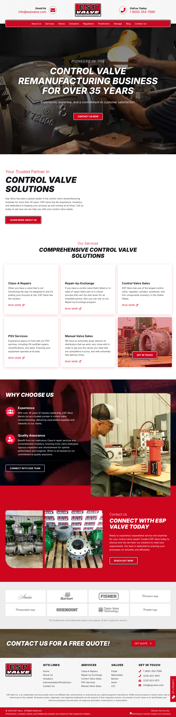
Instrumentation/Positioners (57, 682)
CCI (113, 686)
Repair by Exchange (91, 675)
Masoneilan (117, 675)
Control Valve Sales (91, 678)
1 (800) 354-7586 (142, 12)
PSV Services (88, 682)
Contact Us (49, 686)
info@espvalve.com (32, 12)
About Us (48, 675)
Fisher (114, 671)
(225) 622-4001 (151, 675)
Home (46, 671)
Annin (114, 682)
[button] (143, 643)
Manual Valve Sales (91, 686)
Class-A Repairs (89, 671)
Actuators (48, 678)
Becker (114, 678)
